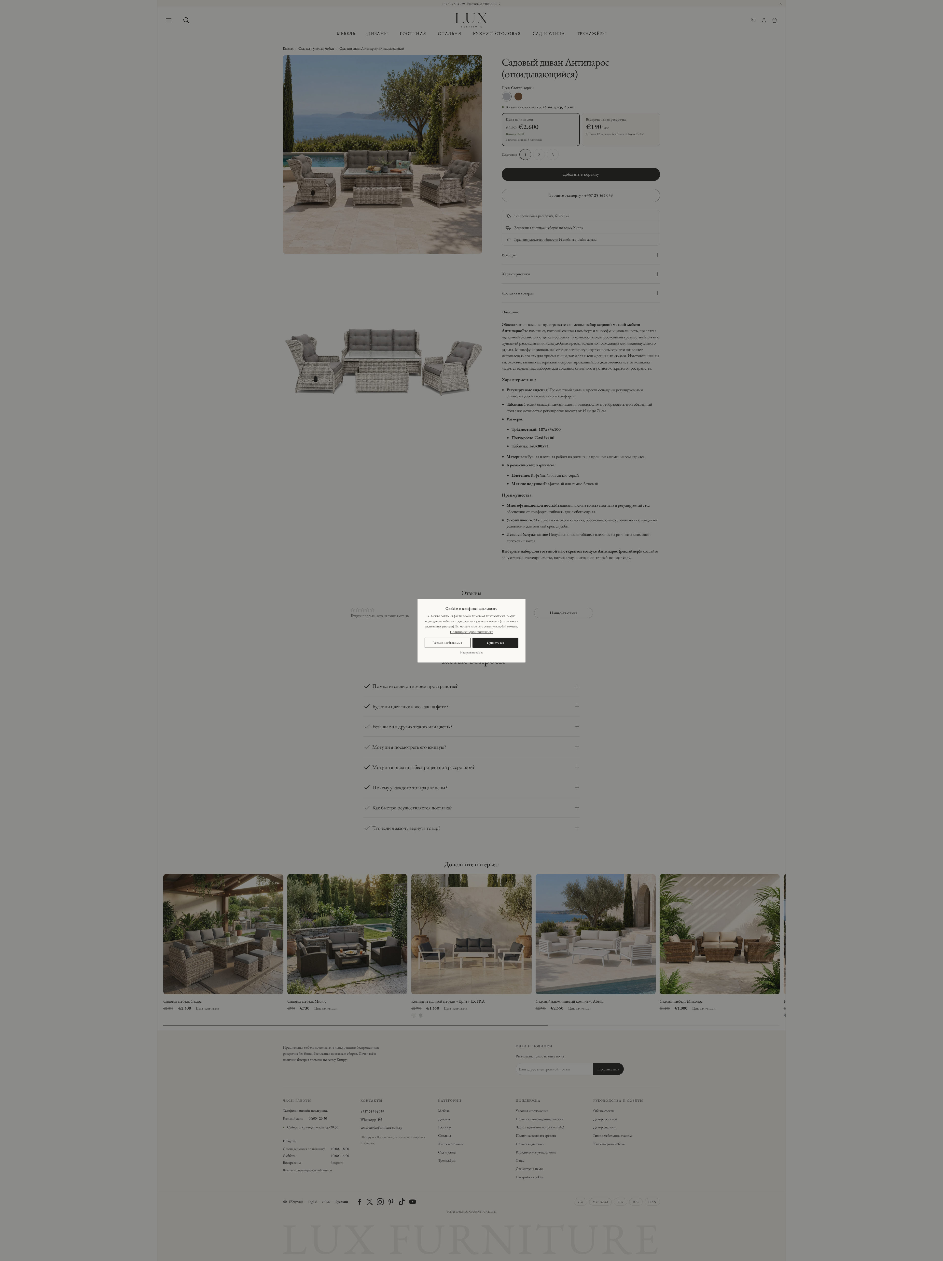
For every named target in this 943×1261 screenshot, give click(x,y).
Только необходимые (447, 642)
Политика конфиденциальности (471, 631)
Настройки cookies (471, 652)
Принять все (495, 642)
